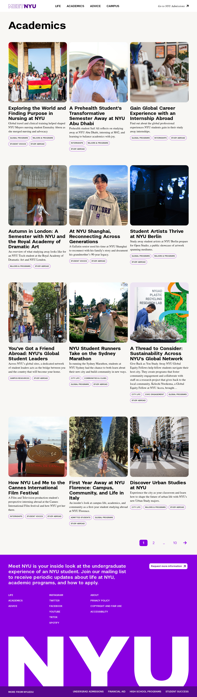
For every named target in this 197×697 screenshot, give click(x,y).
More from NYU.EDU (21, 692)
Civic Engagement (154, 394)
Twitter (54, 600)
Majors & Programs (43, 138)
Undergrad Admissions (88, 692)
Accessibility (99, 611)
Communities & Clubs (95, 378)
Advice (95, 6)
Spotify (54, 622)
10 (175, 543)
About (94, 595)
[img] (37, 72)
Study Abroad (37, 144)
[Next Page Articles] (185, 542)
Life (58, 6)
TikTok (53, 617)
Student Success (177, 692)
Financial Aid (116, 692)
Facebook (55, 606)
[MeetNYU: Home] (22, 5)
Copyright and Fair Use (106, 606)
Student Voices (18, 144)
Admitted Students (80, 517)
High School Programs (145, 692)
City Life (75, 378)
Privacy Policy (100, 600)
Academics (75, 6)
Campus (113, 6)
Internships (77, 143)
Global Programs (19, 138)
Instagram (56, 595)
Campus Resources (19, 378)
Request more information (166, 566)
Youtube (54, 611)
